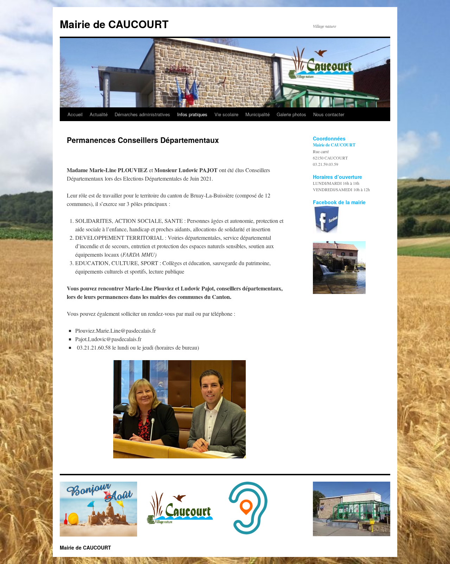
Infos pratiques (192, 114)
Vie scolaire (226, 114)
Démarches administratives (142, 114)
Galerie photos (291, 114)
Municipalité (257, 114)
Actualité (99, 114)
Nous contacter (328, 114)
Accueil (75, 114)
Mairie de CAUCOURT (114, 23)
